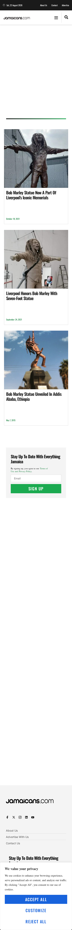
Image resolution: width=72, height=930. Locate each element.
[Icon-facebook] (7, 817)
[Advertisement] (36, 73)
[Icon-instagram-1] (20, 817)
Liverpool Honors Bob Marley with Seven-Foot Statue (31, 295)
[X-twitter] (13, 817)
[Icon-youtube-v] (32, 817)
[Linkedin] (26, 817)
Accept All (36, 899)
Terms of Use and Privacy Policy (29, 470)
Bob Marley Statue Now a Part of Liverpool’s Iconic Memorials (31, 194)
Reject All (36, 921)
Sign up (36, 489)
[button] (56, 17)
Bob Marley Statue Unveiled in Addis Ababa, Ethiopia (33, 396)
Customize (36, 910)
